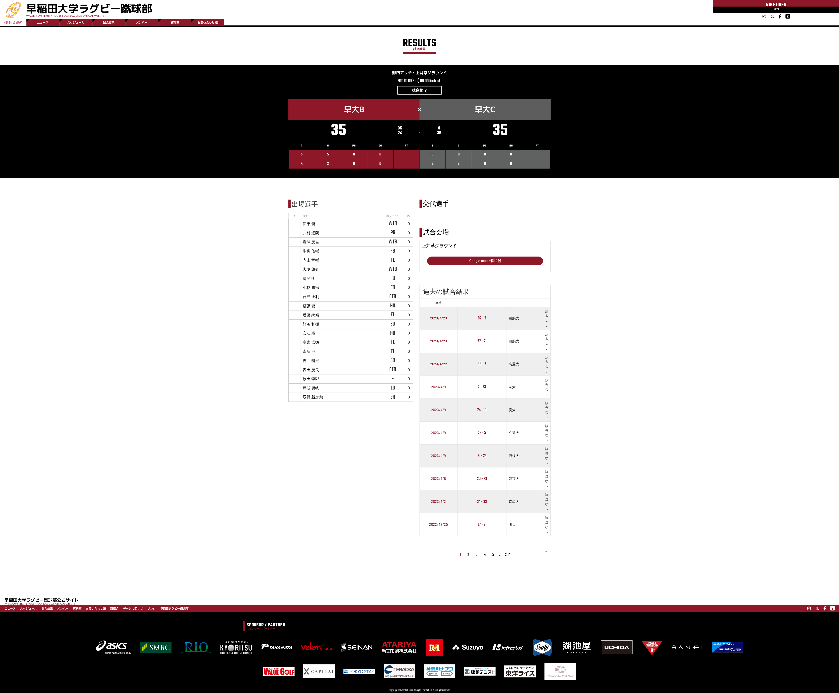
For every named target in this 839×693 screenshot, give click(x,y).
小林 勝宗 (311, 287)
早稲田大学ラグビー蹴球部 (89, 9)
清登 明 (309, 278)
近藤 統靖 (311, 315)
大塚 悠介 (311, 269)
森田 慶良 (311, 369)
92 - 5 (482, 318)
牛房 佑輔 (311, 251)
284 (507, 554)
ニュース (43, 22)
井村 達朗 (311, 233)
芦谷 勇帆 (311, 388)
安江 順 (309, 333)
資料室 (175, 22)
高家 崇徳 (311, 342)
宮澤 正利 (311, 296)
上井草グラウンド (431, 73)
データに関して (133, 608)
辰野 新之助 (313, 397)
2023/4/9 (438, 387)
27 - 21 (482, 524)
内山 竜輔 (311, 260)
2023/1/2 (438, 502)
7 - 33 (482, 387)
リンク (151, 608)
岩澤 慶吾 (311, 242)
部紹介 (114, 608)
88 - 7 (482, 364)
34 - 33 (482, 501)
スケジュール (75, 22)
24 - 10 (482, 410)
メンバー (141, 22)
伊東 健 (309, 223)
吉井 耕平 (311, 360)
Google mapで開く (483, 261)
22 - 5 (482, 432)
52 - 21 (482, 341)
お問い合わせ (206, 22)
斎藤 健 (309, 305)
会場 (438, 302)
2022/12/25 (438, 524)
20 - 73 (482, 478)
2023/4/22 (438, 364)
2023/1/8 (438, 479)
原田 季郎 (311, 378)
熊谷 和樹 (311, 324)
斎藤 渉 (309, 351)
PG (409, 215)
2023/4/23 (438, 318)
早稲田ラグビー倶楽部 (174, 608)
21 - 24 (482, 455)
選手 (305, 215)
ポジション (392, 215)
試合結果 (108, 22)
